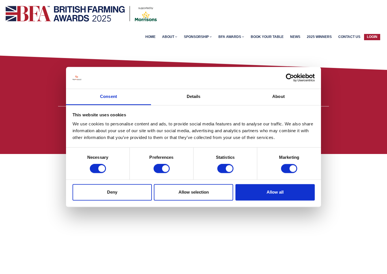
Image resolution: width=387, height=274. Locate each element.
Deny (112, 192)
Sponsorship (197, 37)
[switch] (162, 168)
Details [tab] (194, 96)
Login (372, 37)
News (295, 37)
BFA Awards (230, 37)
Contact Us (349, 37)
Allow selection (193, 192)
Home (150, 37)
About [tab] (278, 96)
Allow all (275, 192)
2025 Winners (319, 37)
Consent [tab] (108, 96)
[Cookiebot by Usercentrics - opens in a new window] (290, 78)
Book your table (267, 37)
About (168, 37)
